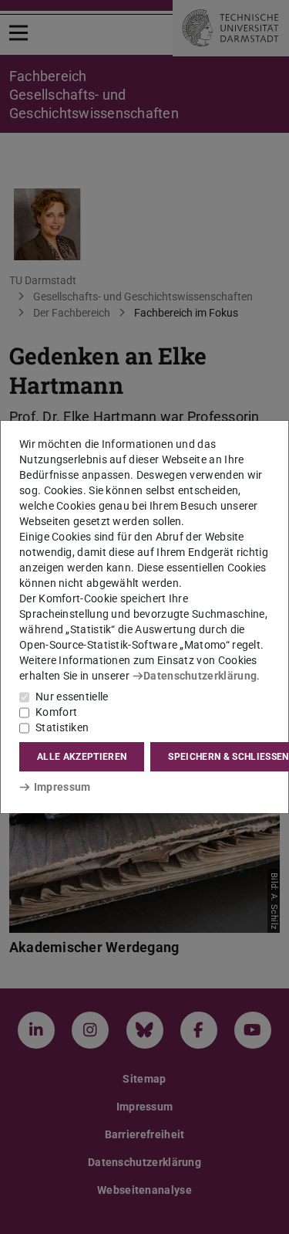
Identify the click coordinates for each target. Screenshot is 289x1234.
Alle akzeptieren (81, 756)
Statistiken (62, 727)
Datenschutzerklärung (200, 676)
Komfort (56, 712)
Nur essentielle (72, 696)
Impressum (62, 787)
